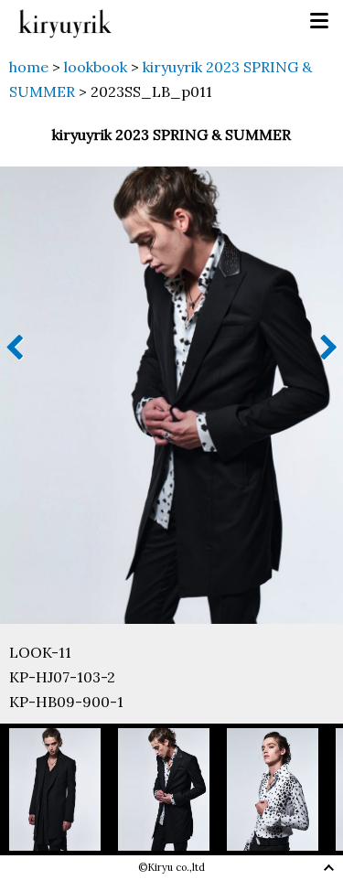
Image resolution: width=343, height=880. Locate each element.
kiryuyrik (65, 21)
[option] (63, 789)
